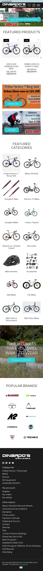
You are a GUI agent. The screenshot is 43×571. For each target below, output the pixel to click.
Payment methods (10, 518)
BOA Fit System (9, 540)
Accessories (31, 271)
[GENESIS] (12, 406)
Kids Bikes (11, 295)
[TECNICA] (30, 437)
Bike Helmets (11, 271)
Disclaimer (7, 512)
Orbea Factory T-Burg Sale (11, 175)
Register (6, 491)
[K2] (12, 416)
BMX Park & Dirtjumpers (11, 319)
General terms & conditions (14, 509)
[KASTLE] (30, 416)
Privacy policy (8, 515)
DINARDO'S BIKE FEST (12, 543)
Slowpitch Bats (11, 199)
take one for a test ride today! (24, 19)
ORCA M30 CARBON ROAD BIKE (11, 66)
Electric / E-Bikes (31, 199)
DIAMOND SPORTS (11, 483)
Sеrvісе (5, 477)
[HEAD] (30, 406)
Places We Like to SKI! (12, 537)
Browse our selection (21, 360)
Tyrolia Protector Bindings (14, 533)
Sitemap (6, 527)
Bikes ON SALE (31, 174)
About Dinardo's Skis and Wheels (17, 506)
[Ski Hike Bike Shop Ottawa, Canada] (14, 5)
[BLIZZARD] (12, 395)
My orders (6, 494)
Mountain (31, 246)
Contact (6, 524)
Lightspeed (23, 564)
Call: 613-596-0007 (7, 1)
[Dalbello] (30, 395)
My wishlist (7, 497)
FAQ (4, 530)
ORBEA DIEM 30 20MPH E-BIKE (31, 65)
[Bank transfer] (21, 568)
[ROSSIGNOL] (12, 437)
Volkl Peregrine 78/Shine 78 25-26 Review (21, 546)
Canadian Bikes (11, 222)
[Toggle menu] (38, 5)
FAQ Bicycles (8, 549)
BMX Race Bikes (31, 318)
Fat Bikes (32, 295)
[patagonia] (30, 427)
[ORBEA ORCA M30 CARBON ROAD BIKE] (11, 50)
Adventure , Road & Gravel (11, 247)
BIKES (5, 474)
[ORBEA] (12, 427)
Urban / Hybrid (31, 222)
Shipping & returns (11, 521)
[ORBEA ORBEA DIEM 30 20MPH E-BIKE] (32, 50)
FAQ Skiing (7, 552)
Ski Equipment (9, 480)
